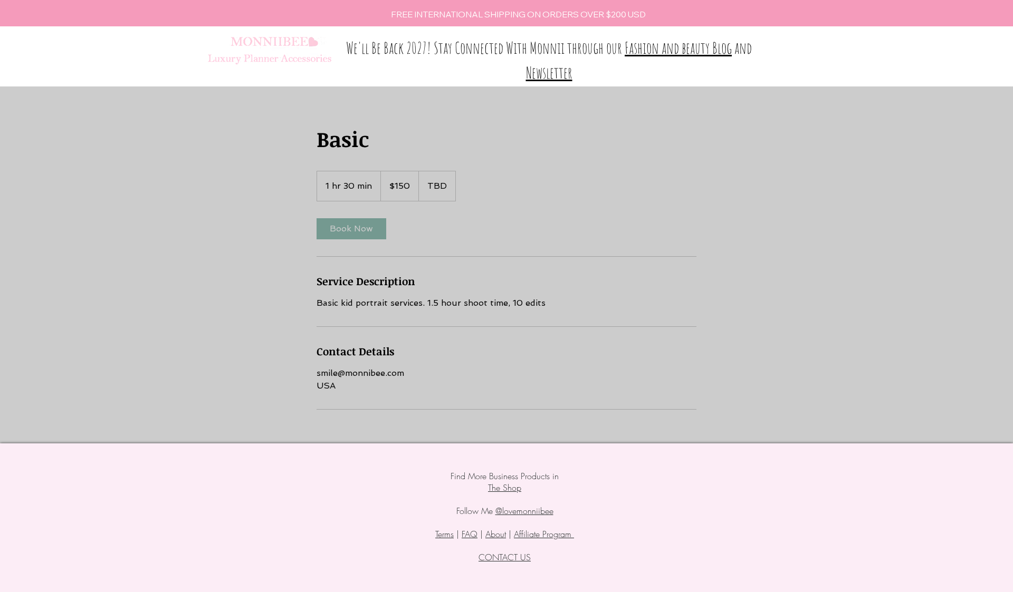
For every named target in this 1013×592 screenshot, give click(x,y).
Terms (444, 534)
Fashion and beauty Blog (678, 47)
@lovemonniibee (524, 511)
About (495, 534)
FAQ (469, 534)
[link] (351, 228)
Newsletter (549, 72)
